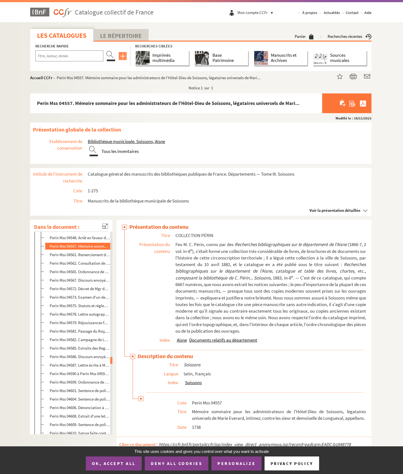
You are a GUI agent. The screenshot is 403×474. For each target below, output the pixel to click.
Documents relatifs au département (223, 340)
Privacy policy (292, 463)
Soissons (193, 382)
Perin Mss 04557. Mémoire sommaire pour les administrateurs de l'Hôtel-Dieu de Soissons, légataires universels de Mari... (80, 246)
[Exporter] (352, 103)
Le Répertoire (121, 35)
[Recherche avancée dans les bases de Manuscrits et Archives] (262, 57)
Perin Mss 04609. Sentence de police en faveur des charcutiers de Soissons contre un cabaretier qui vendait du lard (80, 424)
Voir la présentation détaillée (335, 210)
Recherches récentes (345, 36)
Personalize (236, 463)
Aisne (182, 340)
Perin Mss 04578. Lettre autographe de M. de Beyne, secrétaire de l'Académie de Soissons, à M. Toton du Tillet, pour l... (80, 314)
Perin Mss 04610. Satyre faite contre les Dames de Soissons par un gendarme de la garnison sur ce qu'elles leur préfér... (80, 433)
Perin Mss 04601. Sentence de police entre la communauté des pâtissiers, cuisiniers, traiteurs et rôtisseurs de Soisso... (80, 390)
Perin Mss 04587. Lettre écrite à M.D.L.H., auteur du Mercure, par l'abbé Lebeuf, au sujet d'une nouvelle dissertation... (80, 365)
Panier (300, 36)
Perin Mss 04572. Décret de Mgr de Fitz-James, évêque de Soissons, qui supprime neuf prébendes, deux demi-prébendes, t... (80, 288)
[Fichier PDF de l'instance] (363, 103)
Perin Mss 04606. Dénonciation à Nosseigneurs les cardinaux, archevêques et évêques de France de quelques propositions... (80, 407)
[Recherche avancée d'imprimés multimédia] (143, 57)
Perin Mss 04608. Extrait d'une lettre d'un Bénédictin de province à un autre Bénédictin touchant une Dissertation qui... (80, 416)
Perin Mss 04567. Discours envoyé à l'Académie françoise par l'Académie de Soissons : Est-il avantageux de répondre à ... (80, 280)
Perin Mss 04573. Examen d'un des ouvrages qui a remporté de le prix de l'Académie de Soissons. (80, 297)
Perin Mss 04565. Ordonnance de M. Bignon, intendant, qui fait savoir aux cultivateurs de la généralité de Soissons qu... (80, 271)
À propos (309, 12)
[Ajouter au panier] (343, 103)
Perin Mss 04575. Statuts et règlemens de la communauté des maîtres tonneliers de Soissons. (80, 305)
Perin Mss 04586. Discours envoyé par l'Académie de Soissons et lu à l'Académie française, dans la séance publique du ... (80, 356)
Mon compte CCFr (252, 12)
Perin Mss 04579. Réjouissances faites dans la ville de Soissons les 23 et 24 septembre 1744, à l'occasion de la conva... (80, 322)
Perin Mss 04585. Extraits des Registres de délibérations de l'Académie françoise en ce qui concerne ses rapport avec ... (80, 348)
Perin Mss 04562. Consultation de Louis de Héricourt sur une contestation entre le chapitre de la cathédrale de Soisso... (80, 263)
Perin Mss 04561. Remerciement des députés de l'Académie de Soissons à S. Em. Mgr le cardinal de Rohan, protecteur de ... (80, 254)
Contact (352, 12)
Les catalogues (61, 35)
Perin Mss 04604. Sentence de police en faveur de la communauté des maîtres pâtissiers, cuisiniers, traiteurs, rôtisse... (80, 399)
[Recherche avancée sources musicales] (321, 57)
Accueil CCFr (41, 77)
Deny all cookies (176, 463)
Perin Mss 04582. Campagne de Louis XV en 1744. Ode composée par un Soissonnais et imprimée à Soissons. (80, 339)
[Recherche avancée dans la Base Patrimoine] (203, 57)
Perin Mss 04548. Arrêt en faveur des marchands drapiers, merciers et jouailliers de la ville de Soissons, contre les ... (80, 237)
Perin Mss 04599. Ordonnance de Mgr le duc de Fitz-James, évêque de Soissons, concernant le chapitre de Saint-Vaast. (80, 382)
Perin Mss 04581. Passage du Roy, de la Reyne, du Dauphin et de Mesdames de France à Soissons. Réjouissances (80, 331)
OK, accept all (114, 463)
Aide (367, 12)
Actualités (332, 12)
